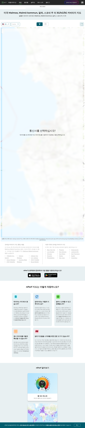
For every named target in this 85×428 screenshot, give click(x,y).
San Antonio (62, 252)
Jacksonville (75, 252)
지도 (20, 2)
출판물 (26, 2)
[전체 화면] (82, 24)
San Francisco (75, 254)
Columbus (74, 258)
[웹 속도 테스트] (42, 383)
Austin (73, 256)
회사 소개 (40, 2)
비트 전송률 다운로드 (45, 24)
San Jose (62, 258)
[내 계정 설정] (82, 2)
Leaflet (3, 238)
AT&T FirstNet (35, 260)
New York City (51, 250)
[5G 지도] (42, 413)
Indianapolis (74, 250)
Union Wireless (11, 260)
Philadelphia (50, 258)
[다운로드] (34, 275)
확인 (77, 425)
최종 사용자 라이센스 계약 (53, 425)
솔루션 (33, 2)
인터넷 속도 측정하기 (71, 2)
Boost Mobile (35, 262)
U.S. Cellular (34, 258)
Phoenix (61, 250)
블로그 (48, 2)
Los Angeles (50, 252)
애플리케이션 (12, 2)
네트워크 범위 (40, 24)
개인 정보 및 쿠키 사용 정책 (27, 425)
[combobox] (6, 24)
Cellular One (34, 256)
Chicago (49, 254)
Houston (49, 256)
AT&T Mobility (11, 262)
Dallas (61, 256)
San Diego (62, 254)
